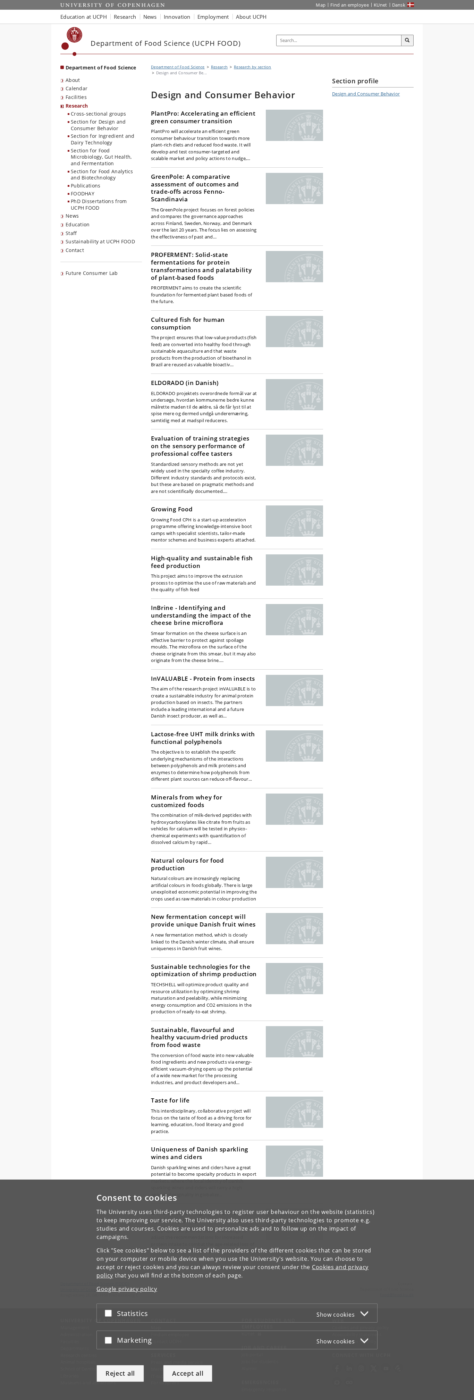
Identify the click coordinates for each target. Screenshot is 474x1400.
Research (77, 105)
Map (320, 5)
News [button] (150, 16)
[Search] (407, 41)
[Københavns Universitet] (72, 41)
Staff (71, 233)
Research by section (252, 66)
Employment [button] (213, 16)
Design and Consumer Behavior (366, 94)
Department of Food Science (101, 67)
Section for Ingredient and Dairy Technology (103, 139)
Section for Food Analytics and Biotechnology (102, 174)
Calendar (76, 88)
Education (78, 224)
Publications (86, 185)
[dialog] (237, 1290)
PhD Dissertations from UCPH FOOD (99, 204)
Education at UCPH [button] (83, 16)
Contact (75, 250)
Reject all (120, 1373)
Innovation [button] (177, 16)
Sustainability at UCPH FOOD (100, 241)
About (73, 80)
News (72, 215)
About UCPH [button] (251, 16)
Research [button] (125, 16)
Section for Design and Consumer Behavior (98, 125)
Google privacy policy (126, 1289)
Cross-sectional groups (98, 113)
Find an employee (349, 5)
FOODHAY (82, 193)
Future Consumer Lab (92, 273)
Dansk (399, 5)
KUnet (380, 5)
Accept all (187, 1373)
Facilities (76, 97)
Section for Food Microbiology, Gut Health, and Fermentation (101, 157)
